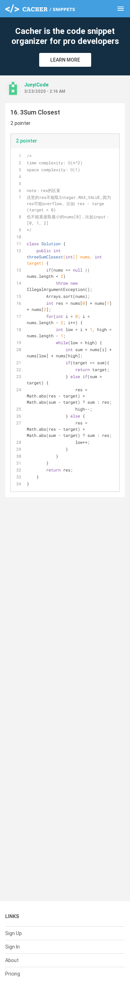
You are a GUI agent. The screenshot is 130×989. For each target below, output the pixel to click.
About (12, 960)
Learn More (65, 60)
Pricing (12, 974)
